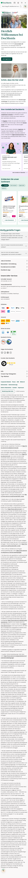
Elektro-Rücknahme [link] (6, 387)
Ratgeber (5, 121)
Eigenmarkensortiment (18, 134)
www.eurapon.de (18, 43)
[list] (14, 156)
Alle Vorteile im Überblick (18, 172)
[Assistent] (3, 870)
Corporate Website (6, 382)
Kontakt (14, 387)
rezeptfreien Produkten (7, 114)
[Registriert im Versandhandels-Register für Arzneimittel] (13, 333)
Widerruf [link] (22, 382)
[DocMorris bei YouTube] (10, 352)
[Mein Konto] (18, 3)
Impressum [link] (21, 387)
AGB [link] (18, 382)
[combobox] (12, 6)
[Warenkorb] (22, 3)
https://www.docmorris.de (14, 509)
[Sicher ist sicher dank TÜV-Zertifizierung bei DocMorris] (3, 332)
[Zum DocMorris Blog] (2, 352)
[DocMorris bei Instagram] (8, 352)
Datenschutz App (13, 384)
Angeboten (20, 129)
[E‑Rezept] (14, 3)
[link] (3, 341)
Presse (14, 382)
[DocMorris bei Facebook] (5, 352)
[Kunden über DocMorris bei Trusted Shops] (9, 363)
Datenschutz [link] (4, 384)
